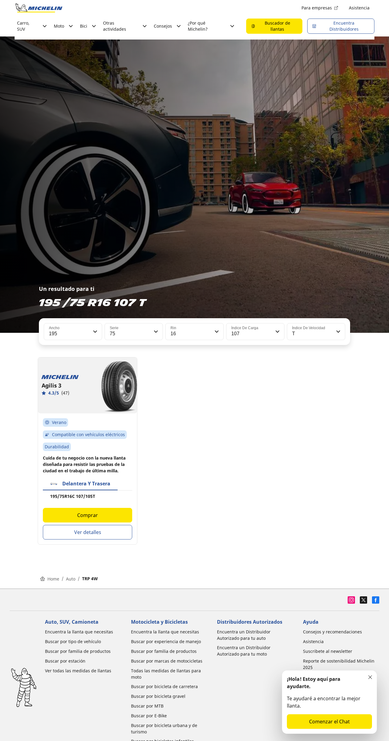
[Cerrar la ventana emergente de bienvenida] (370, 677)
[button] (94, 331)
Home (53, 579)
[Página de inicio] (39, 7)
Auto (70, 579)
